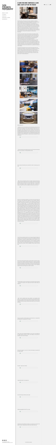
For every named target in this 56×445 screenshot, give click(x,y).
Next (49, 4)
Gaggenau (4, 19)
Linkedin (6, 440)
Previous (46, 4)
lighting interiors (25, 40)
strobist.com (33, 39)
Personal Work (6, 17)
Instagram (2, 440)
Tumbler (4, 440)
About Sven (5, 12)
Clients (4, 14)
